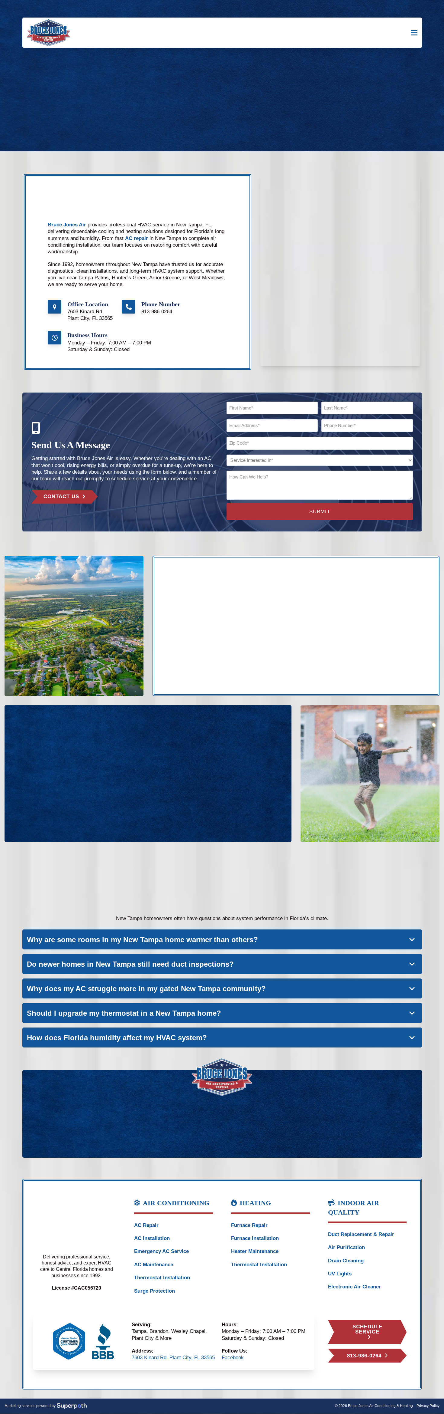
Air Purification (346, 1247)
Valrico (254, 644)
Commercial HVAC (118, 772)
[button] (414, 32)
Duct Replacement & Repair (361, 1234)
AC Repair (146, 1225)
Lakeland (316, 644)
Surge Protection (154, 1291)
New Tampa (201, 638)
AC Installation (152, 1238)
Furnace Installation (255, 1238)
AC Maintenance (153, 1265)
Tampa (195, 631)
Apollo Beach (320, 638)
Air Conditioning (55, 765)
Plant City (258, 638)
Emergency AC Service (161, 1251)
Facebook (233, 1357)
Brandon (197, 644)
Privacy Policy (428, 1406)
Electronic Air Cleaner (354, 1287)
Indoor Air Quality (117, 765)
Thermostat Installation (162, 1278)
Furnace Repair (249, 1225)
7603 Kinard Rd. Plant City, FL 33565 (173, 1357)
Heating (46, 772)
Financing (168, 765)
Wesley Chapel (264, 631)
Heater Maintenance (254, 1251)
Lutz (310, 631)
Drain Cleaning (346, 1261)
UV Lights (340, 1274)
